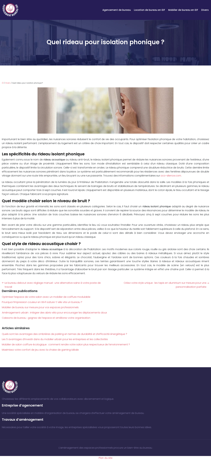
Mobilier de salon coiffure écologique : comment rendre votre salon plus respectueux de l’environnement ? (66, 344)
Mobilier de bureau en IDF (183, 10)
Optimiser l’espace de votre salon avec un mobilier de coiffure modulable (46, 297)
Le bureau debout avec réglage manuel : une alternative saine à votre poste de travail (53, 285)
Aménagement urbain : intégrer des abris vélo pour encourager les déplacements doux (54, 312)
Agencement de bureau (116, 10)
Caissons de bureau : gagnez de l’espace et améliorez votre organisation (46, 318)
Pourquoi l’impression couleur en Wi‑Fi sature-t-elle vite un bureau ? (42, 302)
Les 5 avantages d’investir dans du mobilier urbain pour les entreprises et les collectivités (55, 339)
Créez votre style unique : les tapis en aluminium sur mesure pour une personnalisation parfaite (165, 285)
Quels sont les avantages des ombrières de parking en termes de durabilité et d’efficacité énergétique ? (64, 334)
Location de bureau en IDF (149, 10)
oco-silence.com (170, 175)
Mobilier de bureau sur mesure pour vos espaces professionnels (40, 307)
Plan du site (105, 458)
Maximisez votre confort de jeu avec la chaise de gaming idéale (40, 350)
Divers (205, 10)
